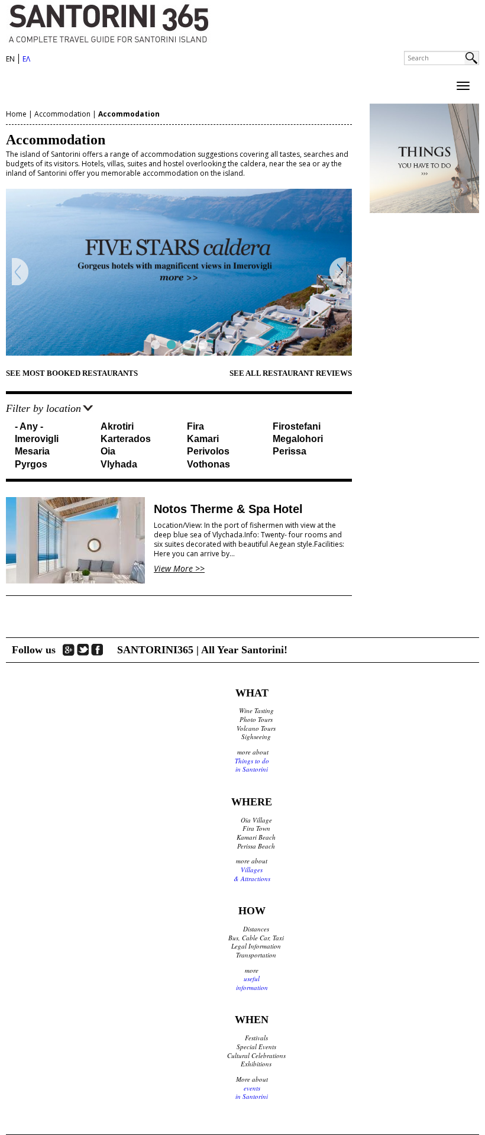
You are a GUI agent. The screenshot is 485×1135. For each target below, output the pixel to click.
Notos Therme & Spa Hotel (228, 508)
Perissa (289, 451)
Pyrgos (31, 464)
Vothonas (208, 464)
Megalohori (298, 439)
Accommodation (62, 114)
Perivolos (208, 451)
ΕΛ (26, 59)
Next (337, 271)
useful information (252, 983)
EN (10, 59)
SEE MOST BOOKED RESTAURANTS (72, 373)
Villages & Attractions (252, 874)
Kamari (203, 439)
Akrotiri (117, 426)
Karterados (126, 439)
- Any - (29, 426)
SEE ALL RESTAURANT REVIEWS (290, 373)
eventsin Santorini (251, 1092)
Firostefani (297, 426)
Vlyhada (119, 464)
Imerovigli (37, 439)
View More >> (179, 568)
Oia (108, 451)
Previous (20, 271)
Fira (195, 426)
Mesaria (32, 451)
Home (16, 114)
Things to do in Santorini (252, 765)
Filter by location (43, 408)
